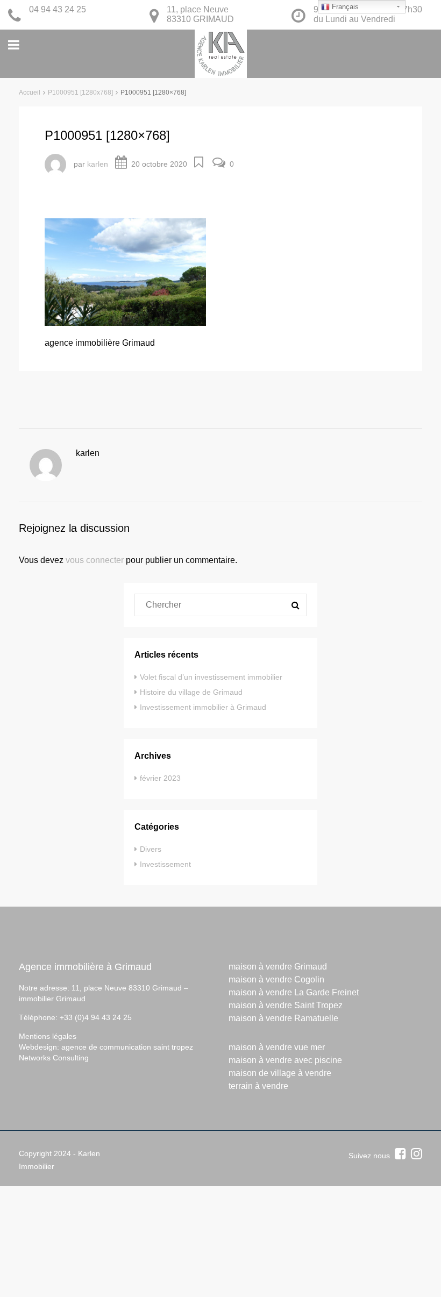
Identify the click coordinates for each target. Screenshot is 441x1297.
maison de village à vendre (280, 1073)
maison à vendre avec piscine (285, 1060)
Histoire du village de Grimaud (191, 692)
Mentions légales (47, 1036)
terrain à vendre (258, 1086)
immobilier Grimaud (52, 998)
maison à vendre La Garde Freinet (294, 992)
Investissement (165, 864)
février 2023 (160, 778)
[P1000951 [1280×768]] (125, 271)
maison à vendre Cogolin (276, 979)
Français (344, 7)
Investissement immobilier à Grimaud (203, 707)
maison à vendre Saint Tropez (286, 1005)
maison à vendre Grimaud (278, 966)
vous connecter (95, 560)
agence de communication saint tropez (127, 1047)
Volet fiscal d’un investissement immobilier (211, 677)
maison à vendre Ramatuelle (283, 1018)
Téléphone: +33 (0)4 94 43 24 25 (75, 1017)
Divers (150, 849)
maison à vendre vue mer (277, 1047)
